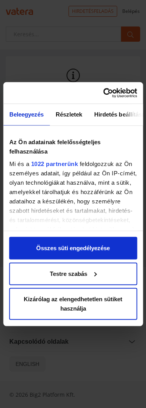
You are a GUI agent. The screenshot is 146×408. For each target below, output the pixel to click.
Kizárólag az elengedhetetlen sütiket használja (73, 304)
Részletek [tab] (68, 114)
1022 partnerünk (54, 163)
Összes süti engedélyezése (73, 248)
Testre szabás (68, 273)
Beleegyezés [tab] (26, 114)
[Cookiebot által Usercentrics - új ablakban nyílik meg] (104, 93)
